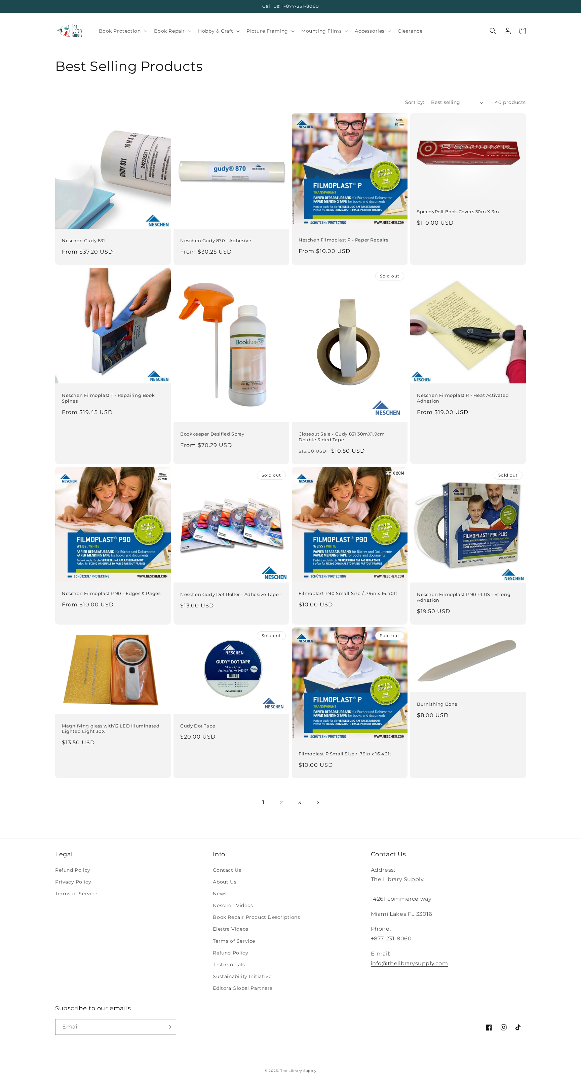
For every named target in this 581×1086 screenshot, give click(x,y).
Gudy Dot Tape (198, 725)
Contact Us (227, 870)
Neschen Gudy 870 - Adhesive (215, 240)
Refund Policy (72, 870)
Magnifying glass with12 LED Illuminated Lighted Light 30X (110, 728)
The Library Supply (298, 1071)
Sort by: (414, 102)
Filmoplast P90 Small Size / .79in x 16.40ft (348, 593)
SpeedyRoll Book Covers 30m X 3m (458, 211)
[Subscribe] (168, 1027)
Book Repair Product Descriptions (256, 917)
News (219, 894)
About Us (224, 882)
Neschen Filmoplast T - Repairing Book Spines (108, 398)
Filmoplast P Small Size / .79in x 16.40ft (345, 753)
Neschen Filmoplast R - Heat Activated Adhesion (463, 398)
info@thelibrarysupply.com (409, 963)
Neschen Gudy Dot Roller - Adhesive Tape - (231, 594)
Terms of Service (76, 894)
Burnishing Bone (437, 704)
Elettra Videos (230, 929)
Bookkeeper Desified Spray (212, 434)
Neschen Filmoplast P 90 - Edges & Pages (111, 593)
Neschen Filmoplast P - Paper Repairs (343, 239)
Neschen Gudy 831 (83, 240)
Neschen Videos (233, 905)
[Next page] (317, 802)
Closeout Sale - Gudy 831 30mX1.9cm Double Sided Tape (342, 436)
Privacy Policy (73, 882)
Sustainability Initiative (242, 976)
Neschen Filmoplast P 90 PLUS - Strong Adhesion (463, 597)
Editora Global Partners (242, 988)
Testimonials (229, 965)
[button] (122, 31)
